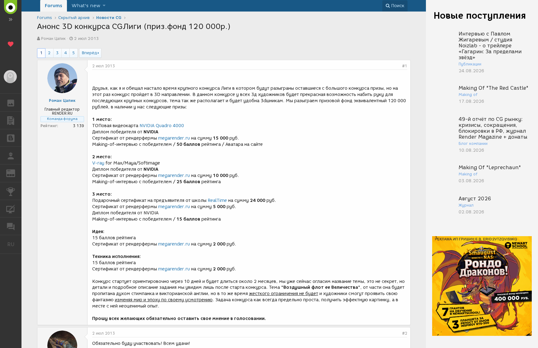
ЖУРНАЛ (14, 173)
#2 (404, 333)
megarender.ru (174, 138)
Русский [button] (14, 244)
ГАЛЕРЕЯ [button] (10, 102)
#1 (404, 66)
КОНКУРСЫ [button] (10, 191)
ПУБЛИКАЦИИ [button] (10, 120)
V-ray (98, 163)
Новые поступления (480, 15)
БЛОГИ (10, 138)
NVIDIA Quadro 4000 (161, 125)
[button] (104, 6)
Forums (53, 5)
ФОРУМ (10, 226)
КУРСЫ (10, 208)
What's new (86, 5)
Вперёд (89, 52)
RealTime (217, 200)
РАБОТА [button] (10, 155)
